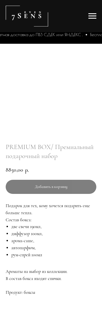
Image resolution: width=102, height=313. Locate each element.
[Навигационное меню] (92, 16)
